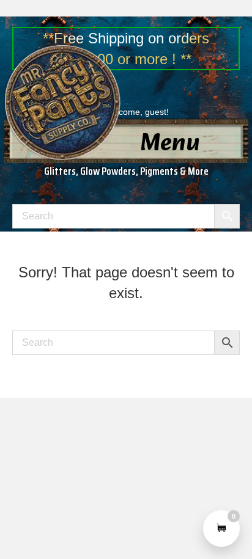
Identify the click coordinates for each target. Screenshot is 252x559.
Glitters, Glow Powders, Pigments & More (126, 171)
